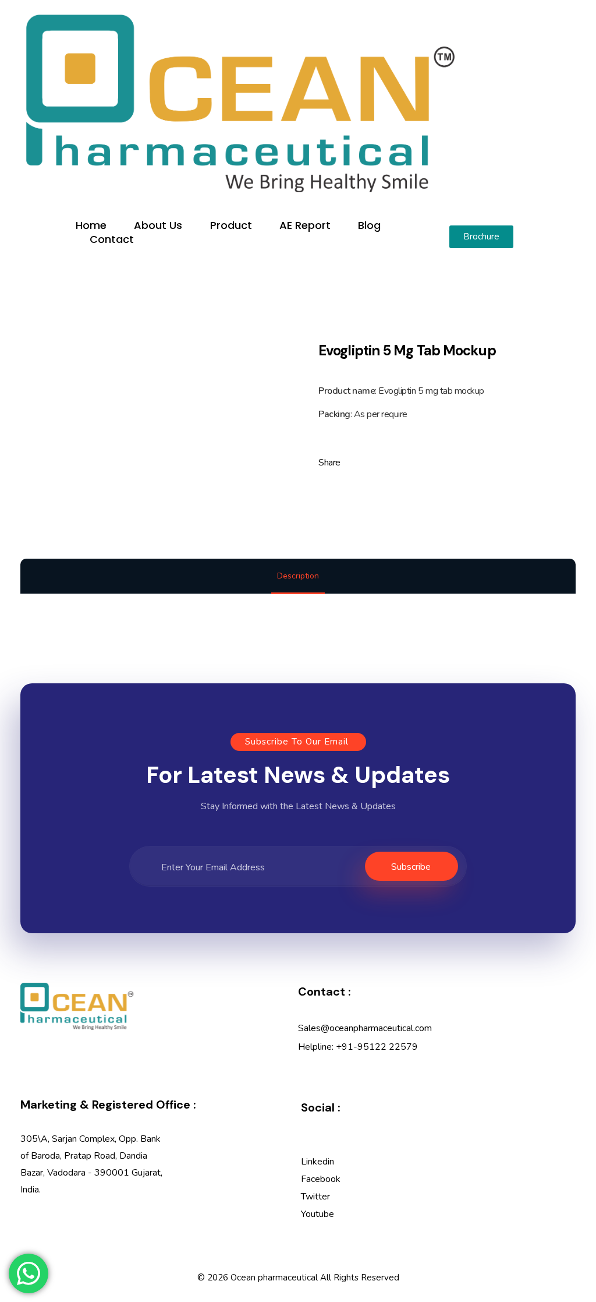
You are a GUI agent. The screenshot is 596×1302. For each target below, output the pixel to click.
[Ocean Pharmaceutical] (240, 103)
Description (298, 575)
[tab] (298, 577)
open (575, 305)
